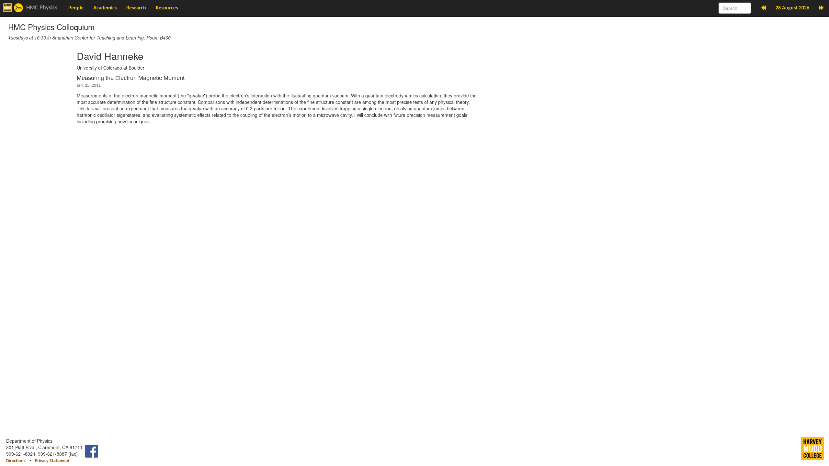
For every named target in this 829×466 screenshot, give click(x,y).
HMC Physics (41, 8)
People (76, 8)
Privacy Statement (52, 461)
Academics (105, 8)
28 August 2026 (792, 8)
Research (136, 8)
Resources (167, 8)
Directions (16, 461)
